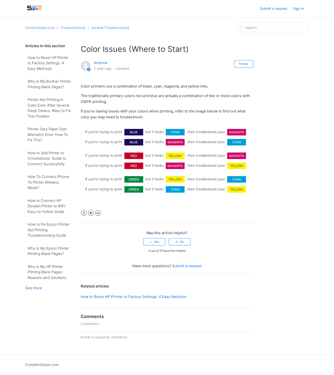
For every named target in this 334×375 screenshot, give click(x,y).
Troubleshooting (72, 28)
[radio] (154, 241)
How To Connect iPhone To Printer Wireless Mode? (48, 182)
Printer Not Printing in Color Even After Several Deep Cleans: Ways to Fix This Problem (49, 108)
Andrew (100, 62)
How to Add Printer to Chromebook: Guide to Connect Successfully (47, 158)
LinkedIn (98, 213)
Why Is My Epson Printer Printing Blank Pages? (48, 251)
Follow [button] (243, 64)
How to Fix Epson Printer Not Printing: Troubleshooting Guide (48, 230)
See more (33, 288)
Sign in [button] (298, 8)
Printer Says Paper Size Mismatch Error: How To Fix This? (48, 134)
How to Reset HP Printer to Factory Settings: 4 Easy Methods (48, 63)
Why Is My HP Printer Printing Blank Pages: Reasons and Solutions (47, 272)
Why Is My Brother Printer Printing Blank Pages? (49, 84)
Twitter (91, 213)
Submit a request (273, 8)
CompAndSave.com (40, 28)
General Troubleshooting (110, 28)
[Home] (34, 11)
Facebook (84, 213)
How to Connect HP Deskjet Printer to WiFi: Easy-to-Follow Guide (47, 206)
